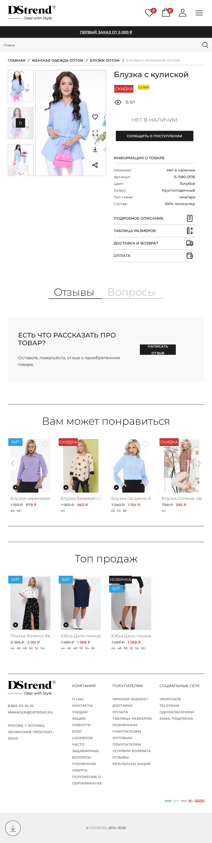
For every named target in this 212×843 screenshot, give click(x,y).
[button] (21, 73)
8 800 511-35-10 (21, 706)
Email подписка (176, 718)
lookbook (82, 738)
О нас (78, 699)
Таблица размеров (132, 718)
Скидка (124, 88)
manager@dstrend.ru (30, 712)
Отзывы (120, 757)
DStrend (98, 828)
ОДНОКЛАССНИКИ (177, 712)
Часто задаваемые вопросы (85, 750)
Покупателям (128, 685)
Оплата (120, 712)
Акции (79, 718)
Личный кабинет (130, 699)
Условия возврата (131, 751)
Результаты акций (131, 764)
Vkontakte (170, 699)
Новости (81, 725)
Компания (84, 685)
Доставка (122, 705)
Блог (77, 731)
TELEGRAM (169, 705)
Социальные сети (179, 685)
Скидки (80, 712)
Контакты (82, 705)
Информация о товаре (139, 158)
